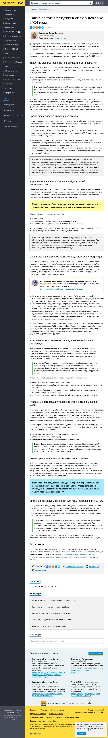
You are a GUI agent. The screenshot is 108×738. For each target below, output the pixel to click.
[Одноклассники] (36, 27)
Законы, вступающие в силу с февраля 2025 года (51, 613)
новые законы (53, 586)
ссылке (32, 559)
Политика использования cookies (43, 721)
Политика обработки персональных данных (63, 717)
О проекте (33, 710)
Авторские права (36, 717)
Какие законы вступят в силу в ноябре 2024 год (50, 607)
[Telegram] (33, 27)
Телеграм (31, 733)
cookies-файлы (93, 724)
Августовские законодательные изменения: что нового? (54, 600)
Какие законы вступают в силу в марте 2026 (49, 626)
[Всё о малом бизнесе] (12, 3)
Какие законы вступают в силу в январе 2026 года (51, 620)
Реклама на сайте (56, 714)
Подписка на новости (38, 714)
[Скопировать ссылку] (45, 27)
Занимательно (60, 38)
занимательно (37, 586)
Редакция (44, 710)
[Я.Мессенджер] (42, 27)
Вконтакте (35, 733)
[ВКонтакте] (31, 27)
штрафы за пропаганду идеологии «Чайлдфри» (73, 554)
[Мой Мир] (39, 27)
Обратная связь (57, 710)
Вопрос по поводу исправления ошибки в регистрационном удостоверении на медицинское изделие (48, 675)
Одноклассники (39, 733)
